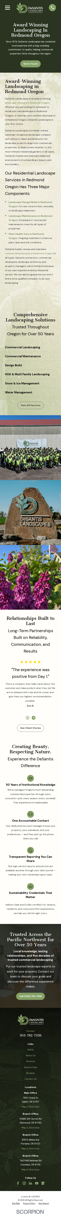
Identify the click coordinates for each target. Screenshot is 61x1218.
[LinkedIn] (30, 1183)
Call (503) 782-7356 (30, 996)
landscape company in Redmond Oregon (27, 102)
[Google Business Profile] (42, 1183)
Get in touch (30, 63)
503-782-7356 (30, 1035)
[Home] (29, 7)
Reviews (30, 1073)
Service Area (30, 1067)
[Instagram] (24, 1183)
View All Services (30, 405)
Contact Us (31, 1078)
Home (31, 1049)
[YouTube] (36, 1183)
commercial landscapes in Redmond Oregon (29, 253)
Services (30, 1061)
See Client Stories (30, 728)
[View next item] (34, 718)
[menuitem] (16, 1203)
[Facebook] (18, 1183)
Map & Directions (30, 1106)
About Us (30, 1055)
